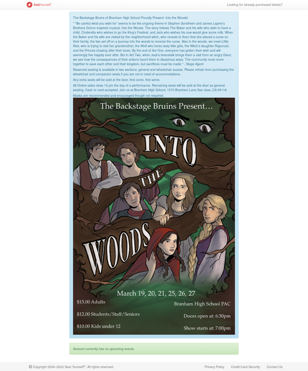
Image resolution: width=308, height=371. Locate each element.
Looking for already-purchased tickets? (255, 4)
